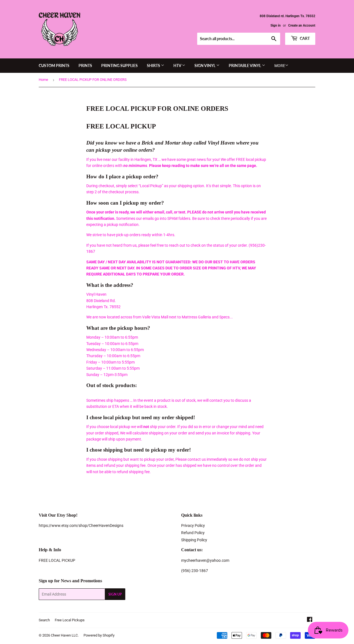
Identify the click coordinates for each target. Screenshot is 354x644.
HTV (177, 65)
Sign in (275, 25)
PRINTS (85, 65)
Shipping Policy (194, 540)
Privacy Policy (193, 525)
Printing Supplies (119, 65)
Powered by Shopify (99, 635)
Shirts (154, 65)
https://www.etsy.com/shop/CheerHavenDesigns (81, 525)
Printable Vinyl (245, 65)
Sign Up (115, 594)
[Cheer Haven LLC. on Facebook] (310, 620)
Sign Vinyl (205, 65)
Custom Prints (54, 65)
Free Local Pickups (70, 620)
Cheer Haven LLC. (65, 635)
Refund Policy (193, 532)
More (279, 65)
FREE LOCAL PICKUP (57, 560)
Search (44, 620)
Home (43, 80)
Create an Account (301, 25)
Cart (304, 38)
